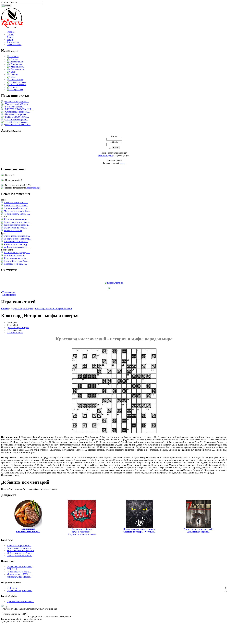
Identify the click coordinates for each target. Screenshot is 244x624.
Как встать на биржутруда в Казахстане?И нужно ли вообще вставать (82, 531)
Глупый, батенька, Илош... (19, 555)
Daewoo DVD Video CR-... (17, 124)
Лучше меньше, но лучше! (19, 566)
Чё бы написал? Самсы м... (17, 214)
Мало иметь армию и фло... (17, 211)
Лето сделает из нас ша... (19, 548)
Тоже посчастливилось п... (17, 225)
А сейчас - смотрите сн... (16, 202)
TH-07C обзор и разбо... (16, 119)
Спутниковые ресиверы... (17, 112)
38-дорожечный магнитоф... (17, 239)
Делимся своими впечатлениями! (139, 530)
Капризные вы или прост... (17, 222)
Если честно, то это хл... (15, 227)
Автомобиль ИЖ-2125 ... (16, 241)
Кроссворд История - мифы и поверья (53, 308)
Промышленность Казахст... (20, 601)
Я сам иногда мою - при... (16, 219)
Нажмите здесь (105, 155)
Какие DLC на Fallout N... (19, 577)
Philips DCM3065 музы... (17, 117)
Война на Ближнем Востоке (20, 550)
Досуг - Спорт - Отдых (22, 308)
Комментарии (9, 295)
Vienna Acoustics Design (16, 104)
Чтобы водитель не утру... (16, 244)
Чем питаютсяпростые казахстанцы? (28, 530)
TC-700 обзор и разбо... (16, 122)
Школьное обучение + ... (17, 101)
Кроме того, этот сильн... (16, 205)
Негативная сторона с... (16, 114)
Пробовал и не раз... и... (15, 264)
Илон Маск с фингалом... (19, 545)
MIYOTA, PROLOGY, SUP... (19, 109)
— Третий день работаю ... (17, 247)
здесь (122, 163)
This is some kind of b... (14, 255)
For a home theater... (14, 106)
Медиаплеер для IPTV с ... (19, 574)
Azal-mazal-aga (33, 188)
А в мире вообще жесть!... (16, 208)
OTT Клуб (12, 569)
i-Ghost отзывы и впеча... (19, 571)
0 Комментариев (15, 332)
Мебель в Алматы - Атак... (19, 553)
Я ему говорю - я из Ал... (16, 258)
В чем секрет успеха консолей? (198, 530)
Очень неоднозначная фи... (17, 236)
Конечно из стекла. (13, 230)
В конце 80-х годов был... (16, 261)
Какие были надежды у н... (17, 252)
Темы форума (8, 292)
